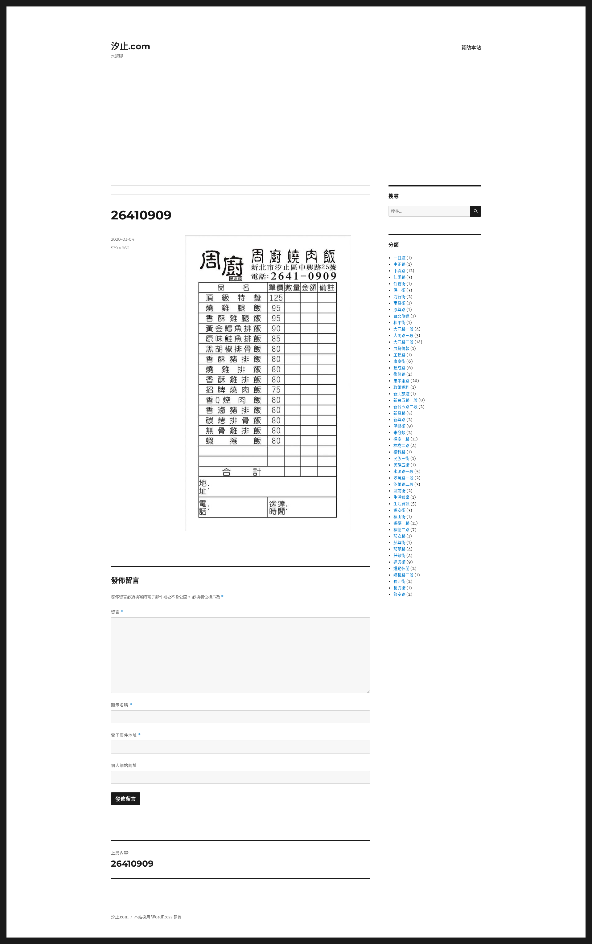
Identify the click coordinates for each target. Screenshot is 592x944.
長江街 (399, 581)
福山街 (399, 516)
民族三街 (401, 458)
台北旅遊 (401, 316)
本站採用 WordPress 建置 (158, 917)
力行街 (399, 296)
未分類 (399, 432)
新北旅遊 (401, 393)
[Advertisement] (296, 139)
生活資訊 (401, 503)
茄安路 (399, 536)
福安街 (399, 510)
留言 (117, 612)
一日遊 (399, 257)
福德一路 (401, 523)
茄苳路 (399, 549)
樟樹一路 (401, 439)
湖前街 (399, 490)
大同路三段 (403, 335)
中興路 (399, 270)
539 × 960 (120, 247)
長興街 (399, 588)
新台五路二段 (405, 406)
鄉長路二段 (403, 575)
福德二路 (401, 529)
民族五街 (401, 465)
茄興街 (399, 542)
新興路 (399, 419)
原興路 (399, 309)
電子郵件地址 (126, 735)
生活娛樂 (401, 497)
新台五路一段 (405, 400)
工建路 (399, 355)
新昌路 (399, 413)
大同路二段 (403, 342)
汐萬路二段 (403, 484)
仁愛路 (399, 277)
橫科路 (399, 452)
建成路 (399, 367)
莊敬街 (399, 555)
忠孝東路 (401, 380)
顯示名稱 (121, 705)
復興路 (399, 374)
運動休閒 (401, 568)
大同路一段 (403, 329)
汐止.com (130, 46)
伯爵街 (399, 283)
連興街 (399, 562)
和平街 (399, 322)
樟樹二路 (401, 445)
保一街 (399, 290)
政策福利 (401, 387)
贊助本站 (471, 48)
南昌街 (399, 303)
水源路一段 (403, 471)
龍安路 (399, 594)
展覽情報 (401, 348)
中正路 (399, 264)
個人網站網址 (124, 765)
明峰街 (399, 426)
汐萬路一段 (403, 477)
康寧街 (399, 361)
